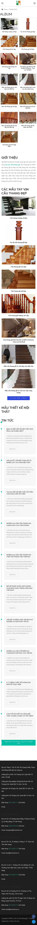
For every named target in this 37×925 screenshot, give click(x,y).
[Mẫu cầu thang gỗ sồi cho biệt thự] (27, 98)
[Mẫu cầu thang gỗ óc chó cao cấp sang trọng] (27, 79)
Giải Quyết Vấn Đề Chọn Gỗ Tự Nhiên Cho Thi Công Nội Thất (18, 461)
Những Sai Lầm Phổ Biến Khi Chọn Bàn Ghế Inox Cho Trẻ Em (19, 652)
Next (31, 742)
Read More (12, 449)
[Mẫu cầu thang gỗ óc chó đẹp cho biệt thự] (9, 79)
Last (18, 744)
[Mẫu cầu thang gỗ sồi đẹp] (9, 98)
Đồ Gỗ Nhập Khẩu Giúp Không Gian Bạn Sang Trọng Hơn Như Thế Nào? (19, 588)
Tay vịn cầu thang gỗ (21, 918)
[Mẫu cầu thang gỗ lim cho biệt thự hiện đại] (9, 117)
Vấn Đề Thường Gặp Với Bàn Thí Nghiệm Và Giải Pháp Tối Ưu (19, 621)
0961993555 (13, 826)
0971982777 (13, 803)
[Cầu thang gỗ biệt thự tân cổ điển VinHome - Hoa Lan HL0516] (27, 59)
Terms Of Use (14, 921)
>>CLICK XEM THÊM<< (18, 398)
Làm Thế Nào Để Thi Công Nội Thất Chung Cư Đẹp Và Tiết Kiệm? (19, 715)
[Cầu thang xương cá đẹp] (9, 24)
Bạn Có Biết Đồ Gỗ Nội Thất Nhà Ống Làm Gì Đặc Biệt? (19, 430)
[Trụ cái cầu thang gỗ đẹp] (27, 24)
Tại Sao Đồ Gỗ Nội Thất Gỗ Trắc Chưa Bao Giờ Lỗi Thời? (19, 493)
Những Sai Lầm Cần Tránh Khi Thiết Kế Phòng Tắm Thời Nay (18, 556)
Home (5, 9)
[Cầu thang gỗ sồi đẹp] (27, 41)
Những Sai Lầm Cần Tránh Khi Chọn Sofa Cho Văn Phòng (18, 524)
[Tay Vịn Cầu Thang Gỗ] (18, 3)
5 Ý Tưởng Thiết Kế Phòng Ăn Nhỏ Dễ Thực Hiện (18, 683)
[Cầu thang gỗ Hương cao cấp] (9, 59)
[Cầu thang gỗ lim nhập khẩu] (9, 137)
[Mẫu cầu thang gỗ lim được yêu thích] (27, 117)
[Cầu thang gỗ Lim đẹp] (9, 41)
